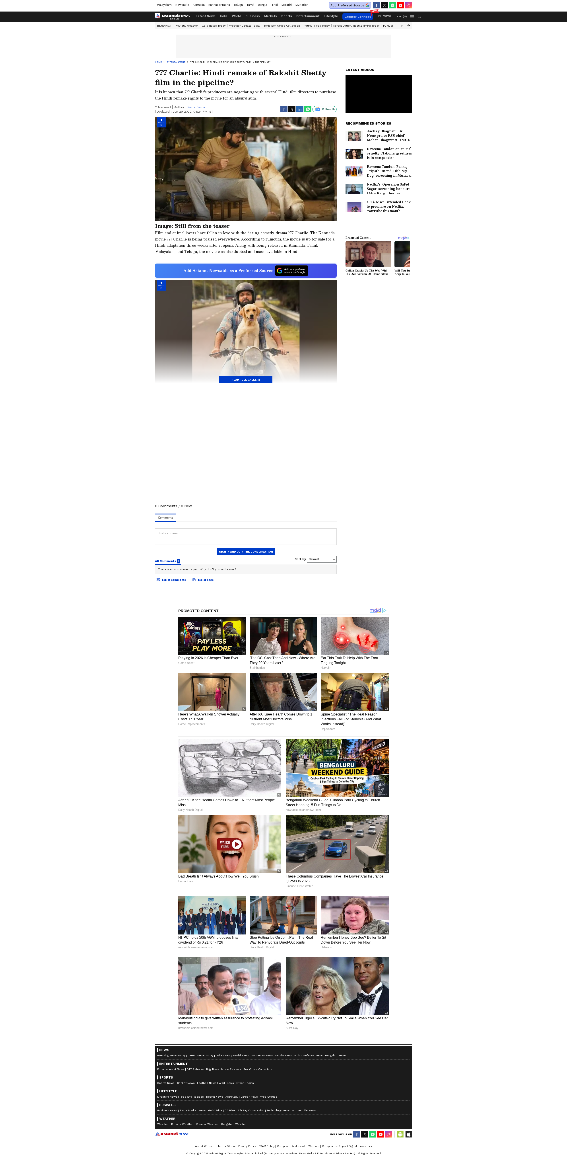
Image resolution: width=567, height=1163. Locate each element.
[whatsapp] (392, 5)
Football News (206, 1083)
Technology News (278, 1110)
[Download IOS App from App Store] (408, 1134)
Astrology (231, 1096)
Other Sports (245, 1083)
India (223, 16)
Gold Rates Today (213, 25)
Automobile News (304, 1110)
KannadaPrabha (219, 4)
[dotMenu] (399, 16)
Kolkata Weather (187, 25)
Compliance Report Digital (339, 1146)
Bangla (262, 4)
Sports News (166, 1083)
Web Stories (268, 1096)
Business (253, 16)
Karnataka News (262, 1055)
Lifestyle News (167, 1096)
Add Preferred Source (347, 5)
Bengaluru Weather (234, 1124)
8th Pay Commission (250, 1110)
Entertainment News (170, 1069)
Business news (167, 1110)
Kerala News (283, 1055)
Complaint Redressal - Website (298, 1146)
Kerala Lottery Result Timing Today (356, 25)
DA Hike (230, 1110)
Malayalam (164, 4)
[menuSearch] (419, 16)
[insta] (408, 5)
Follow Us (328, 109)
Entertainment (307, 16)
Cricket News (186, 1083)
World (236, 16)
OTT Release (195, 1069)
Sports (286, 16)
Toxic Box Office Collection (282, 25)
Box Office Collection (257, 1069)
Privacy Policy (247, 1146)
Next (408, 25)
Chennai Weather (207, 1124)
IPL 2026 (384, 16)
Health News (214, 1096)
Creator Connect (358, 16)
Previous (402, 25)
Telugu (238, 4)
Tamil (250, 4)
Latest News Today (200, 1055)
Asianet (172, 1133)
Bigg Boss (212, 1069)
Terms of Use (227, 1146)
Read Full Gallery (245, 379)
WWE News (226, 1083)
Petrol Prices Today (317, 25)
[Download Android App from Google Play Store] (400, 1134)
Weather (163, 1124)
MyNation (302, 4)
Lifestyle (331, 16)
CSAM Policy (266, 1146)
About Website (205, 1146)
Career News (249, 1096)
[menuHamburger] (412, 16)
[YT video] (400, 5)
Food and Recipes (192, 1096)
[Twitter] (384, 5)
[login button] (406, 17)
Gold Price (215, 1110)
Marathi (286, 4)
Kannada (199, 4)
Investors (365, 1146)
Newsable (182, 4)
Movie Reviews (231, 1069)
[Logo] (174, 17)
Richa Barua (196, 107)
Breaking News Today (171, 1055)
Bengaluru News (335, 1055)
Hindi (274, 4)
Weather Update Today (244, 25)
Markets (270, 16)
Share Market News (193, 1110)
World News (241, 1055)
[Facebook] (376, 5)
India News (223, 1055)
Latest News (206, 16)
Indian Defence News (308, 1055)
